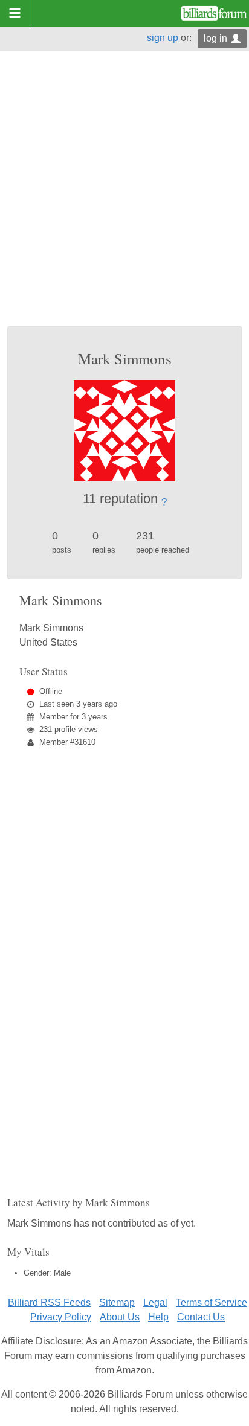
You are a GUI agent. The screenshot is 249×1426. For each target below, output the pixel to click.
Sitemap (117, 1302)
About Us (120, 1317)
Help (158, 1317)
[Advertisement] (124, 195)
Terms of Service (211, 1302)
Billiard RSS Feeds (49, 1302)
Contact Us (201, 1317)
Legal (155, 1302)
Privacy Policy (60, 1317)
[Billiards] (214, 13)
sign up (162, 38)
